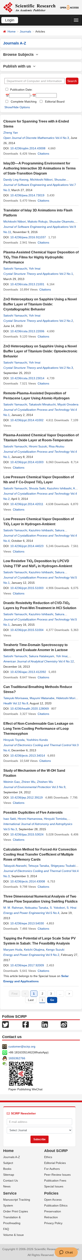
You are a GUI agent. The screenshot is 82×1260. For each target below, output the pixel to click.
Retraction (51, 1217)
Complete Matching (24, 101)
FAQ (6, 1229)
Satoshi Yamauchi (15, 268)
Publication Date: (21, 89)
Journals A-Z (11, 1157)
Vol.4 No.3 (62, 137)
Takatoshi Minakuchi (42, 404)
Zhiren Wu (28, 781)
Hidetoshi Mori (65, 698)
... (60, 993)
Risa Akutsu (56, 446)
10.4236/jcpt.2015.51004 (27, 630)
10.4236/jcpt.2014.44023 (27, 546)
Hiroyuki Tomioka (55, 818)
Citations (43, 153)
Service (10, 1193)
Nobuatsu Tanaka (36, 907)
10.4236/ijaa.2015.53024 (27, 834)
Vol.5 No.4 (52, 913)
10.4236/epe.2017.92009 (27, 965)
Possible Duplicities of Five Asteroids (33, 812)
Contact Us (10, 1180)
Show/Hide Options (17, 107)
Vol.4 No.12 (66, 661)
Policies (51, 1193)
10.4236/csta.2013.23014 (27, 378)
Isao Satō (9, 818)
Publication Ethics (55, 1205)
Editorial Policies (55, 1163)
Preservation (52, 1211)
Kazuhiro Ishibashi (59, 488)
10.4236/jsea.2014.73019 (27, 195)
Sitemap (8, 1174)
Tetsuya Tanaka (38, 865)
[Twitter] (5, 1024)
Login (9, 20)
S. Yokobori (57, 907)
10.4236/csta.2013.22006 (27, 331)
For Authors (52, 1168)
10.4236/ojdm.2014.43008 (27, 148)
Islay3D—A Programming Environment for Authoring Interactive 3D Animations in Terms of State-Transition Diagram (39, 168)
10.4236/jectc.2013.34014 (27, 755)
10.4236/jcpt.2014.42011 (26, 504)
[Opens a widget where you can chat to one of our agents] (66, 1252)
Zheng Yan (10, 132)
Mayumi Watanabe (42, 698)
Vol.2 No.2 (66, 320)
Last (31, 1000)
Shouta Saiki (37, 488)
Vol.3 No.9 (58, 787)
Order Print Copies (15, 1211)
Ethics (48, 1157)
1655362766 (16, 1058)
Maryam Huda (12, 949)
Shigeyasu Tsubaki (63, 865)
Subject (8, 1163)
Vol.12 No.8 (20, 703)
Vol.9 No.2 (52, 954)
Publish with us (18, 66)
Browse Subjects (19, 54)
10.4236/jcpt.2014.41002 (27, 420)
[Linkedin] (45, 1024)
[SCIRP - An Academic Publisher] (29, 7)
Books (7, 1168)
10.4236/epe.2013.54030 (27, 923)
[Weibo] (64, 1024)
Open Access (53, 1199)
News (7, 1186)
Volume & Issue (13, 1235)
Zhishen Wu (45, 781)
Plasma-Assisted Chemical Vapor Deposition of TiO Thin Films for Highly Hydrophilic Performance (41, 257)
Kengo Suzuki (55, 949)
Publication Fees (55, 1180)
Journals (25, 31)
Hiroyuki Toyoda (14, 739)
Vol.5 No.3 (10, 829)
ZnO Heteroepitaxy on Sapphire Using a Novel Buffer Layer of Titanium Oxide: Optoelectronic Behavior (40, 351)
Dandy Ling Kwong (15, 179)
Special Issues (53, 1186)
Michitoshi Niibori (41, 179)
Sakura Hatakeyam (41, 656)
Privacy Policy (53, 1223)
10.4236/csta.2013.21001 (27, 284)
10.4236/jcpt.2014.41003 (27, 462)
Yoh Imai (34, 268)
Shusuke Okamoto (61, 221)
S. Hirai (71, 907)
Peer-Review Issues (57, 1174)
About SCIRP (56, 1151)
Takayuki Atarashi (14, 865)
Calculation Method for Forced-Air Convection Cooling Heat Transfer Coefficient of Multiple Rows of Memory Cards (40, 854)
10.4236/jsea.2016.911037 (28, 237)
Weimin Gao (11, 781)
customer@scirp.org (21, 1046)
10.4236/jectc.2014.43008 (27, 881)
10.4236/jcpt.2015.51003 (27, 588)
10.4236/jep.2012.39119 (26, 797)
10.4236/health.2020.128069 (29, 708)
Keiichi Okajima (34, 949)
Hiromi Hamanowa (30, 818)
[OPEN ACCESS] (69, 7)
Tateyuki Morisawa (15, 698)
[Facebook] (25, 1024)
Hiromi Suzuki (38, 446)
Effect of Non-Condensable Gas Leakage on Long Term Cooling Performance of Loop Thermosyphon (38, 728)
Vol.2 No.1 (66, 273)
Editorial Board (55, 101)
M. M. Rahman (13, 907)
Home (12, 31)
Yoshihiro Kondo (37, 739)
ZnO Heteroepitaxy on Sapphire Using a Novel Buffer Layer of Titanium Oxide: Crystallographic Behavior (40, 304)
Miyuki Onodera (67, 404)
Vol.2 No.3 (66, 367)
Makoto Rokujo (38, 221)
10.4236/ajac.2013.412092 (28, 672)
